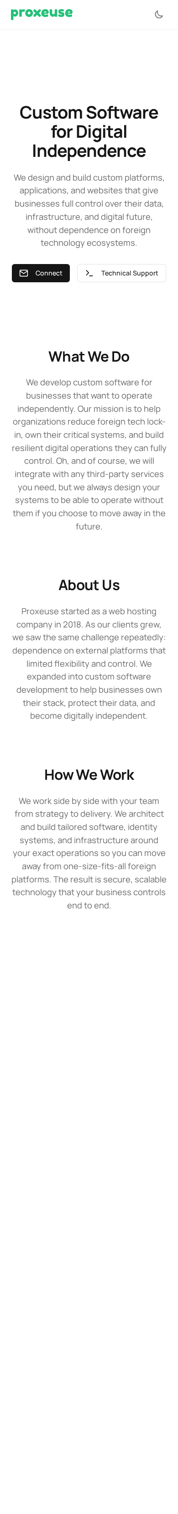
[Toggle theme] (159, 14)
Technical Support (129, 273)
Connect (49, 273)
